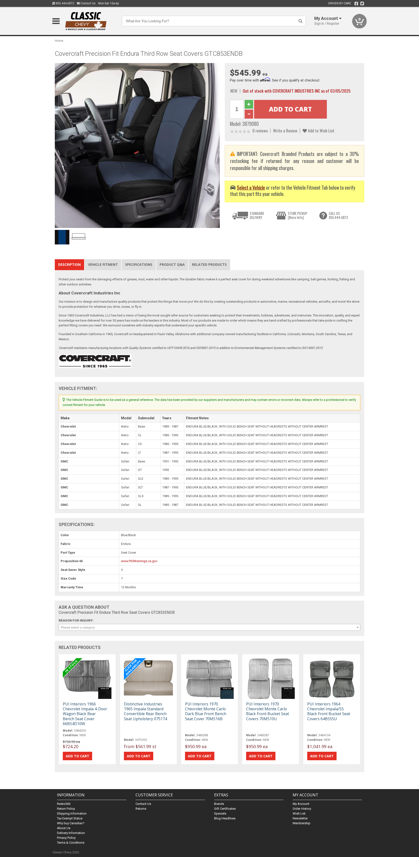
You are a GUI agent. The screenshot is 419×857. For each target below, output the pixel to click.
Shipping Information (72, 813)
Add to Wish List (320, 130)
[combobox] (209, 627)
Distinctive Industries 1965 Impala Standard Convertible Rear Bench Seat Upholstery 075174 (145, 711)
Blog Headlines (224, 818)
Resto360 (63, 804)
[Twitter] (362, 3)
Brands (219, 804)
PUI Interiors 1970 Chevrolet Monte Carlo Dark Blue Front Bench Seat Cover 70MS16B (205, 711)
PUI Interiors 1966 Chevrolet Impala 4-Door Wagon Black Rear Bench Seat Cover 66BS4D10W (85, 713)
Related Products (209, 264)
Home (59, 40)
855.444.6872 (64, 3)
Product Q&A (172, 264)
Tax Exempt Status (69, 818)
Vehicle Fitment (103, 264)
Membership (301, 823)
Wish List (299, 813)
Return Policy (66, 808)
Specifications (138, 264)
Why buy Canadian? (70, 823)
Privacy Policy (66, 838)
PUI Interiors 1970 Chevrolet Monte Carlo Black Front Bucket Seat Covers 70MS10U (267, 711)
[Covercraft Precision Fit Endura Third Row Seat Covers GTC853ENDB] (137, 145)
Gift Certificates (225, 808)
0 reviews (260, 130)
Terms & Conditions (70, 842)
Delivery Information (71, 833)
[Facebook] (356, 3)
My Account (301, 804)
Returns (141, 808)
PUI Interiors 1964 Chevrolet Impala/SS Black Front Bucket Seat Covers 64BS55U (328, 711)
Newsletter (300, 818)
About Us (63, 828)
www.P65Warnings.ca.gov (139, 561)
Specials (220, 813)
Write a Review (285, 130)
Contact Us (88, 3)
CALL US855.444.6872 (338, 215)
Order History (302, 808)
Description (69, 264)
